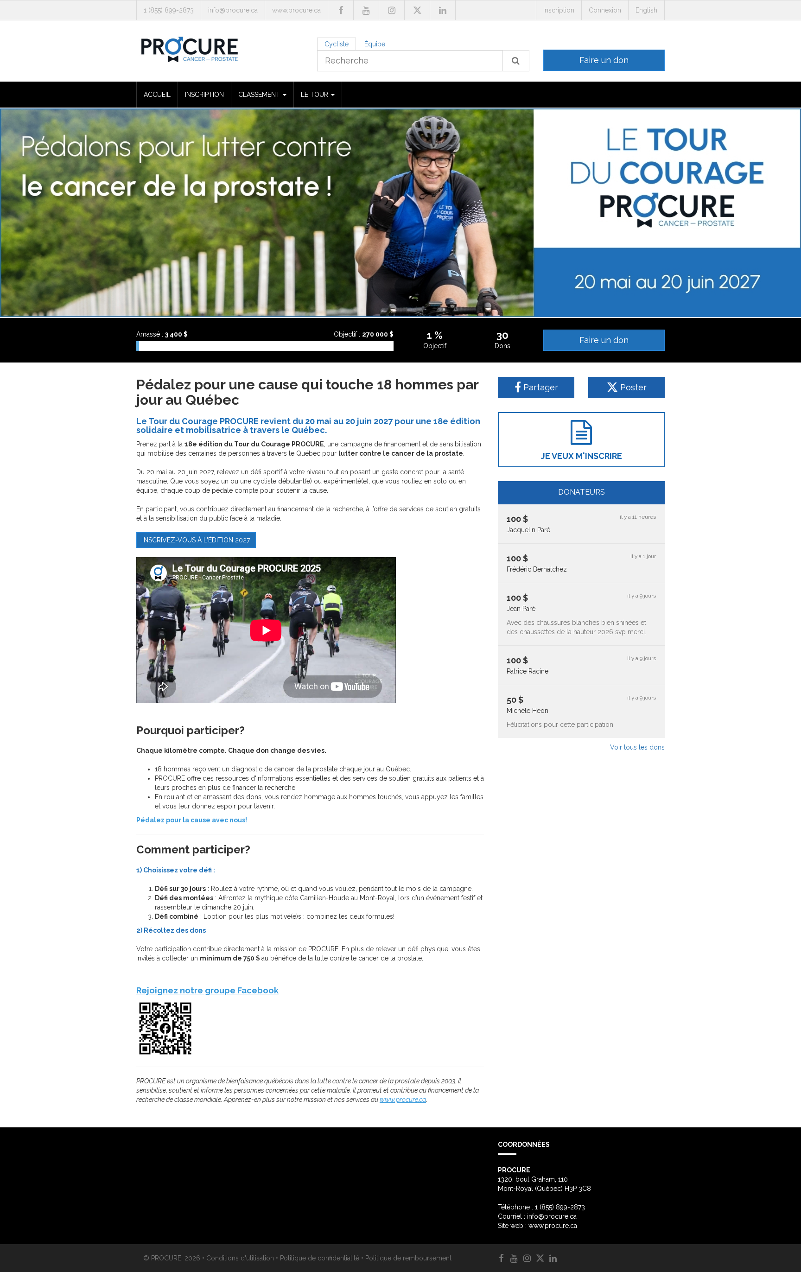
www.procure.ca (296, 10)
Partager (539, 387)
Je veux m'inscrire (581, 456)
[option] (400, 212)
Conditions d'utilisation (240, 1258)
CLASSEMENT (260, 94)
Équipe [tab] (374, 44)
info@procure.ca (233, 10)
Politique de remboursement (408, 1258)
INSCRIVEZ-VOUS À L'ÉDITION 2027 (196, 540)
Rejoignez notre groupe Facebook (207, 990)
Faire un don (604, 60)
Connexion (605, 10)
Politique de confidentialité (319, 1258)
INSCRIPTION (204, 94)
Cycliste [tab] (336, 44)
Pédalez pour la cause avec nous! (191, 820)
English (646, 10)
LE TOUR (315, 94)
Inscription (558, 10)
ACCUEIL (157, 94)
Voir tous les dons (637, 747)
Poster (632, 387)
